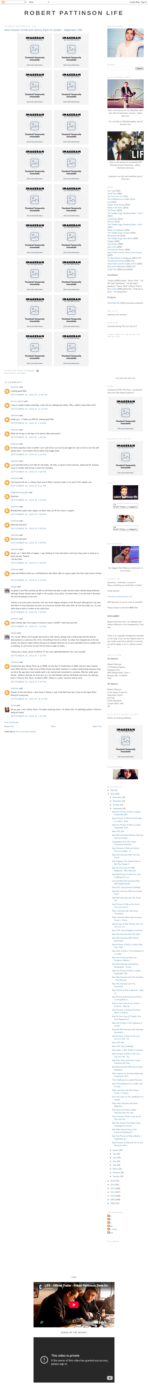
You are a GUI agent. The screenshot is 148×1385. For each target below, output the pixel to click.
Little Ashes (112, 244)
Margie (13, 587)
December (117, 797)
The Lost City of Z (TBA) (117, 196)
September (117, 808)
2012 (112, 1188)
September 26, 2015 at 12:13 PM (29, 409)
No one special (17, 401)
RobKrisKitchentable (19, 492)
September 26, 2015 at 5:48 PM (28, 563)
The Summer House (115, 250)
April (115, 1165)
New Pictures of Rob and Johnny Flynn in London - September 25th (43, 30)
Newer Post (9, 726)
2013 (112, 1185)
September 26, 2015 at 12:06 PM (29, 395)
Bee (109, 1216)
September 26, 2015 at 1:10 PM (28, 454)
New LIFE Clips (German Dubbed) (126, 887)
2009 (112, 1200)
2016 (112, 790)
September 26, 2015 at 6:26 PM (28, 580)
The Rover (112, 210)
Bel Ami (110, 222)
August (116, 1150)
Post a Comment (11, 722)
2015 (112, 794)
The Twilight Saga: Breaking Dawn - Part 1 (125, 224)
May (115, 1161)
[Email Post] (37, 371)
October (116, 805)
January (116, 1176)
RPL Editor (112, 1229)
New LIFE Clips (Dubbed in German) (127, 930)
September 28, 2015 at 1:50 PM (28, 716)
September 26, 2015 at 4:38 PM (28, 514)
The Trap (111, 191)
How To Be (111, 289)
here (129, 124)
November (117, 801)
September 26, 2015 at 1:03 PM (28, 423)
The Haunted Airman (115, 261)
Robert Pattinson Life (74, 13)
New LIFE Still (118, 831)
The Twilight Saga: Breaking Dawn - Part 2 (125, 213)
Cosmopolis (112, 219)
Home (53, 726)
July (115, 1154)
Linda (110, 1226)
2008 (112, 1203)
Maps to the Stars (114, 208)
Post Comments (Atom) (26, 732)
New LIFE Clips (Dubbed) (122, 1046)
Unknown (14, 387)
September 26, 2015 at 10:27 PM (29, 699)
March (116, 1169)
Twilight (110, 241)
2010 (112, 1196)
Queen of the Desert (115, 205)
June (115, 1158)
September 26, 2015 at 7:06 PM (28, 612)
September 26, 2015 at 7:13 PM (28, 626)
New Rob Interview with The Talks (126, 934)
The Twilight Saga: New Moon (119, 238)
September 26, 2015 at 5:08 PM (28, 529)
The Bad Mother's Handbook (119, 258)
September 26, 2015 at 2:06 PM (28, 472)
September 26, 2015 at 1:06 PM (28, 437)
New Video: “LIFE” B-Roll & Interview (127, 1050)
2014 (112, 1181)
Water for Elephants (115, 230)
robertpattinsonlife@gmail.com (119, 596)
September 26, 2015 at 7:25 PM (28, 656)
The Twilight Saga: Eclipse (118, 233)
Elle (109, 1223)
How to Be (111, 247)
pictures (21, 373)
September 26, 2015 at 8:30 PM (28, 682)
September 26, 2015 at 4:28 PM (28, 500)
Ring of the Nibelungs (116, 266)
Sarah (13, 705)
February (117, 1172)
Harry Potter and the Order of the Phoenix (124, 252)
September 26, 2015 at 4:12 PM (28, 486)
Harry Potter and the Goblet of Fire (121, 264)
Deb (109, 1219)
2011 (112, 1192)
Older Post (97, 726)
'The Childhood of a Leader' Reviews (127, 1080)
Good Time (112, 194)
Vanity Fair (111, 269)
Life (108, 202)
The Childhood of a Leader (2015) (121, 199)
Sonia (110, 1233)
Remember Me (113, 236)
